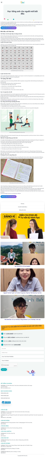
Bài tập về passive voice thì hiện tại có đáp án (12, 193)
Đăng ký (4, 369)
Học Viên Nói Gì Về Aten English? (22, 266)
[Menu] (1, 2)
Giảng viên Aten (22, 210)
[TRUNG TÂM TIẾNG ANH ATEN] (22, 2)
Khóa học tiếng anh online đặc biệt (10, 100)
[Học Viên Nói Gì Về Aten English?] (22, 253)
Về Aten (22, 203)
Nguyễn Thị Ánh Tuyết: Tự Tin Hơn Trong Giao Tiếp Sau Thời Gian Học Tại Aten (22, 293)
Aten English (37, 22)
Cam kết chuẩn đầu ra (22, 206)
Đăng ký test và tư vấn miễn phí (8, 27)
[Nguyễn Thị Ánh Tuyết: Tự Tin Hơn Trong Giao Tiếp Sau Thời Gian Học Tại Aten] (22, 280)
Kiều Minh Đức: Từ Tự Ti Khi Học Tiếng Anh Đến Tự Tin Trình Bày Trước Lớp (22, 319)
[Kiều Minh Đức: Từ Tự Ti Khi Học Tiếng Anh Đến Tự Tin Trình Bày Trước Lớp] (22, 306)
